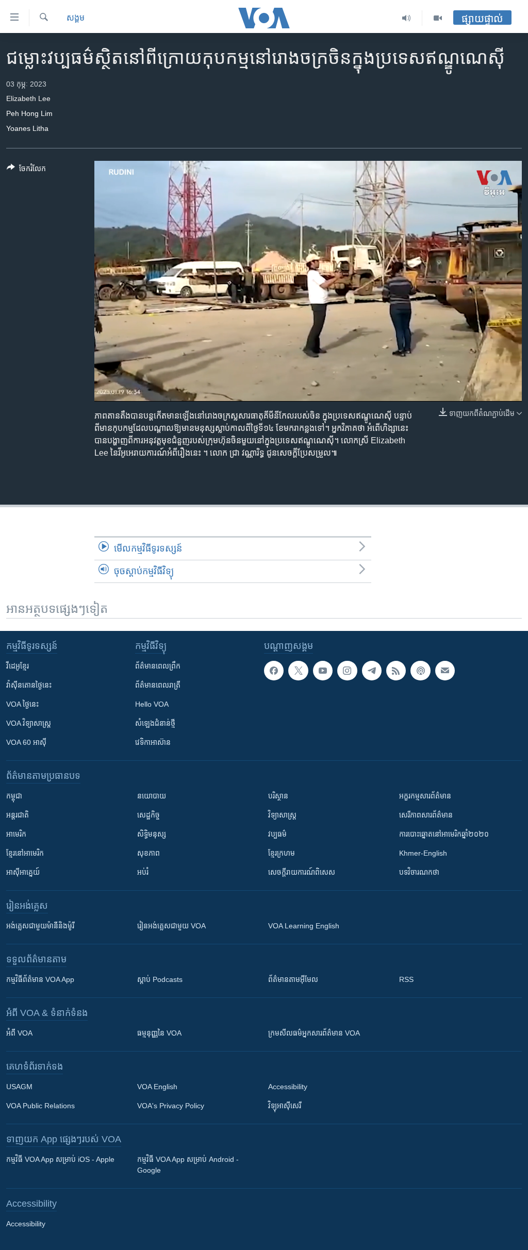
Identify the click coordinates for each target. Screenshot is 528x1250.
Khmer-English (423, 853)
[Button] (26, 170)
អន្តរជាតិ (17, 815)
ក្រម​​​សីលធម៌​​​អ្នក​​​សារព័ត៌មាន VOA (314, 1033)
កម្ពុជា (14, 796)
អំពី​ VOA (19, 1033)
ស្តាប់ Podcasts (160, 979)
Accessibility (287, 1086)
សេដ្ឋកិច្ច (148, 815)
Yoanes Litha (27, 128)
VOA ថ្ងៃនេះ (22, 704)
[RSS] (396, 670)
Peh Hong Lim (29, 113)
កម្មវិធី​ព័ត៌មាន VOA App (40, 979)
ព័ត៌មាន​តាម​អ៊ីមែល (293, 979)
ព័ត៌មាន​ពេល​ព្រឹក (157, 666)
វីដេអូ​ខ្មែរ (17, 666)
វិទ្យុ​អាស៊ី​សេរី (284, 1106)
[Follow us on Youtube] (323, 670)
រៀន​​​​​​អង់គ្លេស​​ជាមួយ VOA (171, 926)
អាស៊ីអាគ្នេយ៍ (23, 872)
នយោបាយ (151, 796)
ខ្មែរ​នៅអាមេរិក (25, 853)
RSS (406, 979)
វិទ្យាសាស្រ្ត (282, 815)
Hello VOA (152, 704)
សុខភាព (148, 853)
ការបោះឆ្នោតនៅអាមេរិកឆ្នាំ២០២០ (444, 834)
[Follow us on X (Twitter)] (298, 670)
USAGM (19, 1086)
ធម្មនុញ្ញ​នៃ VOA (159, 1033)
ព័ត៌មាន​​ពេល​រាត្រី (157, 685)
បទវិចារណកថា (419, 872)
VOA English (157, 1086)
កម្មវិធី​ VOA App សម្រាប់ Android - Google (188, 1164)
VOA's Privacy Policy (170, 1106)
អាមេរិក (16, 834)
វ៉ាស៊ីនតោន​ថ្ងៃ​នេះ (29, 685)
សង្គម (76, 17)
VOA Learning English (303, 926)
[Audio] (406, 18)
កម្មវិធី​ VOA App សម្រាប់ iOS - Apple (60, 1159)
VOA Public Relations (40, 1106)
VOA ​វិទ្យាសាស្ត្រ (28, 723)
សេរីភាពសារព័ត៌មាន (426, 815)
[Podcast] (420, 670)
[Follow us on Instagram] (347, 670)
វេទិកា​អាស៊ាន (153, 742)
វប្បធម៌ (277, 834)
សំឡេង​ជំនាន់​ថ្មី (155, 723)
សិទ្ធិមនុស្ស (151, 834)
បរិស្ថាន (278, 796)
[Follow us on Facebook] (274, 670)
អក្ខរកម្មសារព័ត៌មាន (425, 796)
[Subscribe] (445, 670)
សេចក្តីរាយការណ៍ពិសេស (301, 872)
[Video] (437, 18)
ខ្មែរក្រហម (281, 853)
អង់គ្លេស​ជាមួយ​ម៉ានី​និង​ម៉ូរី (40, 926)
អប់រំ (142, 872)
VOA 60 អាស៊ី (26, 742)
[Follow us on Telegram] (372, 670)
